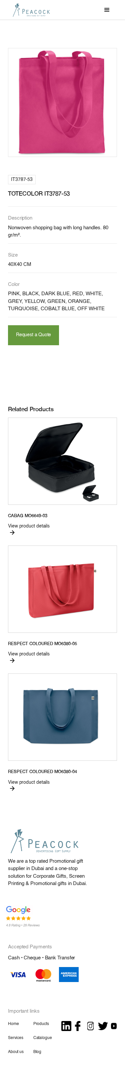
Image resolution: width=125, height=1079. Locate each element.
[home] (29, 10)
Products (41, 1024)
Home (13, 1024)
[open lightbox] (62, 102)
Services (15, 1038)
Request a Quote (33, 335)
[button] (107, 10)
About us (16, 1052)
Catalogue (42, 1038)
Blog (37, 1052)
